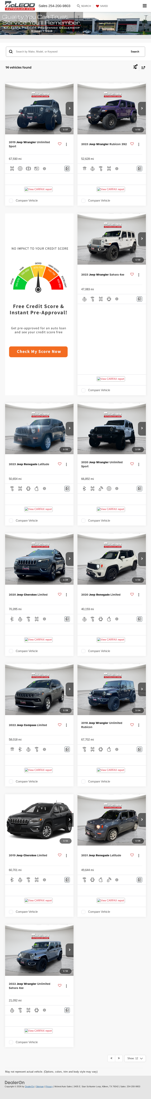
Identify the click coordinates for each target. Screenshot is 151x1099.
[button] (70, 109)
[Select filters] (135, 67)
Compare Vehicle (27, 200)
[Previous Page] (111, 1058)
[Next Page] (119, 1058)
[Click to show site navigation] (145, 6)
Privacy (49, 1086)
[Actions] (66, 144)
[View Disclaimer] (44, 169)
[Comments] (67, 168)
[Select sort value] (142, 67)
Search (135, 51)
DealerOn (29, 1086)
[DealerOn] (15, 1082)
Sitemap (40, 1086)
